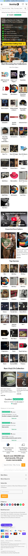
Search (2, 540)
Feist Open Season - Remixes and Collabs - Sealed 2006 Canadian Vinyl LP (8, 391)
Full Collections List (5, 542)
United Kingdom (7, 527)
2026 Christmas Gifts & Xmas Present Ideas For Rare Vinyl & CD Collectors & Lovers (12, 547)
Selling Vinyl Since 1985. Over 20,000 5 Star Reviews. (14, 12)
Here (16, 67)
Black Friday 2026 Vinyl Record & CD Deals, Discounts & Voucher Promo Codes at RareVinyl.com (13, 544)
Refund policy (18, 540)
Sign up (4, 496)
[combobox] (12, 8)
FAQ (2, 549)
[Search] (25, 8)
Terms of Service (9, 540)
